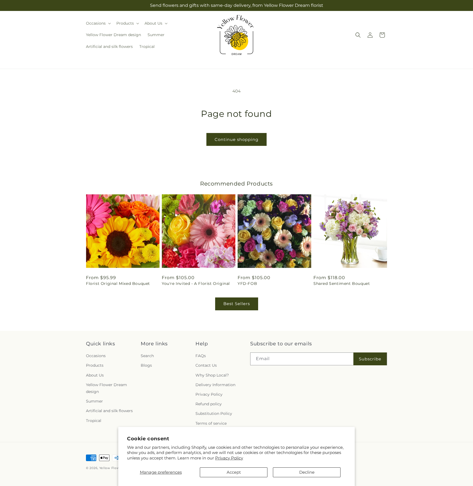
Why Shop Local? (212, 375)
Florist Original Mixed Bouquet (118, 283)
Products (94, 365)
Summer (94, 401)
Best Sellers (236, 303)
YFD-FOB (247, 283)
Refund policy (208, 403)
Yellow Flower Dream (117, 468)
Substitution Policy (213, 413)
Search (147, 355)
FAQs (200, 355)
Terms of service (211, 423)
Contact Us (206, 365)
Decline (307, 472)
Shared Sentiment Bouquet (341, 283)
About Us (95, 375)
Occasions (96, 355)
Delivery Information (215, 384)
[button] (98, 23)
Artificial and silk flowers (109, 410)
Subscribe (370, 358)
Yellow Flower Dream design (106, 388)
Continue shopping (236, 139)
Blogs (146, 365)
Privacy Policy (229, 458)
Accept (234, 472)
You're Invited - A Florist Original (196, 283)
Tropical (93, 420)
